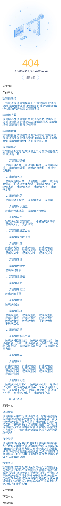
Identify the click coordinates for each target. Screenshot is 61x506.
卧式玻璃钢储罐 (15, 456)
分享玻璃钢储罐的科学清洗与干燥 (30, 474)
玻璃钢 (47, 200)
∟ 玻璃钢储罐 (12, 259)
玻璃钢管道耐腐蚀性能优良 (22, 451)
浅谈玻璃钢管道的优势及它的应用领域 (32, 472)
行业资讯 (8, 438)
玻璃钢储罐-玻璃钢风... (18, 221)
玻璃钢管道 (9, 130)
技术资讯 (8, 463)
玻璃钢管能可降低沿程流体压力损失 (30, 447)
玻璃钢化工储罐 (36, 181)
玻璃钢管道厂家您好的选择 (41, 416)
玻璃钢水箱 (42, 184)
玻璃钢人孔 (11, 224)
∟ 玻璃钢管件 (12, 217)
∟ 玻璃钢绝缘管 (14, 265)
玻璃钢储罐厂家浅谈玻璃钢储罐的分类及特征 (30, 420)
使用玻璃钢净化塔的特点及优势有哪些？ (30, 479)
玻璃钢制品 (9, 147)
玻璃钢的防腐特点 (33, 467)
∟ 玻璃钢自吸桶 (14, 160)
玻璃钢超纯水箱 (13, 181)
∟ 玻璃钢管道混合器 (16, 230)
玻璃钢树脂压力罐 (15, 340)
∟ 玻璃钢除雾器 (14, 289)
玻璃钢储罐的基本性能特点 (19, 419)
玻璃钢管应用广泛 (13, 416)
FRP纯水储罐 (39, 103)
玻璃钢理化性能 (34, 446)
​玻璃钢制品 (20, 424)
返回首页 (30, 77)
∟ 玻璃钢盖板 (12, 310)
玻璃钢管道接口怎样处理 (42, 424)
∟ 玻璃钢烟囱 (12, 361)
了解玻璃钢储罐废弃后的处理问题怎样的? (30, 431)
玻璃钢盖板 (11, 315)
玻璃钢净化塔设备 (23, 387)
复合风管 (26, 224)
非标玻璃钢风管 (44, 221)
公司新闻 (8, 411)
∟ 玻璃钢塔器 (12, 355)
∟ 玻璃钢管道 (12, 329)
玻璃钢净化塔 (37, 384)
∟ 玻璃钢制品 (12, 195)
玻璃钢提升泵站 (12, 151)
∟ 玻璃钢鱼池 (12, 300)
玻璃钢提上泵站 (31, 151)
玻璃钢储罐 (9, 98)
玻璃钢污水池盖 (13, 210)
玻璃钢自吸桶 (12, 165)
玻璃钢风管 (11, 250)
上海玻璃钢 (9, 103)
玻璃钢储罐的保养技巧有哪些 (20, 443)
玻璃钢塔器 (9, 114)
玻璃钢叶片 (12, 154)
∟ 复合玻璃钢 (12, 399)
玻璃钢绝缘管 (12, 270)
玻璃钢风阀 (11, 247)
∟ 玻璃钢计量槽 (14, 276)
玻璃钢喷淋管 (39, 140)
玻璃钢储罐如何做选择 (35, 478)
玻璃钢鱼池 (11, 304)
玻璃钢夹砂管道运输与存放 (19, 427)
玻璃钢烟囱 (44, 247)
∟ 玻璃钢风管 (12, 243)
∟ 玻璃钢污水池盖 (15, 206)
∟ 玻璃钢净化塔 (14, 380)
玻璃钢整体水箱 (22, 184)
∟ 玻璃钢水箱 (12, 176)
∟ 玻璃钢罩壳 (12, 283)
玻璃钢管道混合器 (19, 140)
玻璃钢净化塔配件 (15, 384)
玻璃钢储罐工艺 (12, 467)
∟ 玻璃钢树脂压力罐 (16, 336)
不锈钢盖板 (44, 320)
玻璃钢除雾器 (12, 293)
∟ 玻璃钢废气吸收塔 (16, 236)
